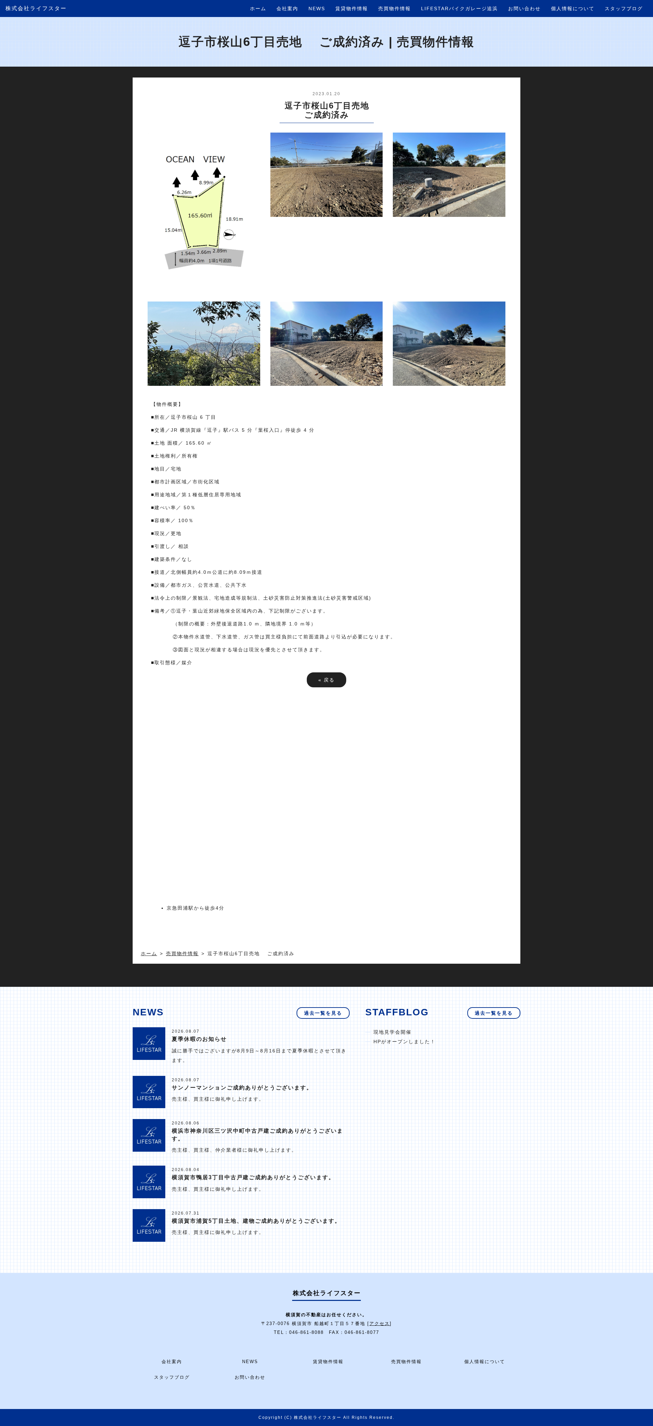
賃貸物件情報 (351, 8)
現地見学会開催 (392, 1032)
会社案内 (287, 8)
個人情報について (573, 8)
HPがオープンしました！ (404, 1041)
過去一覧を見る (323, 1013)
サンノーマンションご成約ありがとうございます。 (242, 1087)
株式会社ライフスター (36, 8)
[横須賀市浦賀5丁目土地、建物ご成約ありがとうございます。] (149, 1224)
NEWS (316, 8)
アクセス (379, 1323)
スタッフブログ (624, 8)
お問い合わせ (524, 8)
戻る (326, 680)
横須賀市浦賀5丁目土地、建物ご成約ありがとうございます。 (256, 1221)
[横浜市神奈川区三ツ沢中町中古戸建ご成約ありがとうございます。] (149, 1135)
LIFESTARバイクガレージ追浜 (459, 8)
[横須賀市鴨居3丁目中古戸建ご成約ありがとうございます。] (149, 1181)
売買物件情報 (394, 8)
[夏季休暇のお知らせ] (149, 1043)
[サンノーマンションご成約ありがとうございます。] (149, 1091)
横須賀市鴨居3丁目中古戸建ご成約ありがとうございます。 (253, 1177)
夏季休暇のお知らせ (199, 1039)
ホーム (258, 8)
